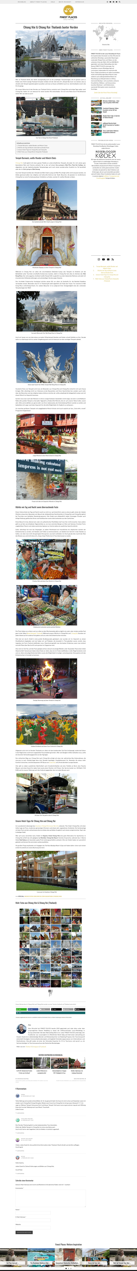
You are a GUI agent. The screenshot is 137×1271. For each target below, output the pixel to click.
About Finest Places (38, 2)
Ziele (53, 2)
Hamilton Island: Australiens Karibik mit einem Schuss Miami (32, 1080)
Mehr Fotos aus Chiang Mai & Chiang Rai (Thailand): (33, 152)
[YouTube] (110, 2)
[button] (21, 1009)
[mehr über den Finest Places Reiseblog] (105, 92)
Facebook (43, 1046)
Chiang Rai (74, 633)
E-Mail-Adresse (21, 1217)
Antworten (20, 1113)
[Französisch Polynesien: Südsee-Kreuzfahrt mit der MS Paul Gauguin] (96, 110)
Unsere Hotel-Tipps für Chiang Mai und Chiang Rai (32, 150)
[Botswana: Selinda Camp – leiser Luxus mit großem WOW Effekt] (96, 103)
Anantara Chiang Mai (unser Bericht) (47, 826)
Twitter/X (29, 1046)
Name (18, 1209)
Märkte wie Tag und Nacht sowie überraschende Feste (33, 147)
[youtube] (103, 259)
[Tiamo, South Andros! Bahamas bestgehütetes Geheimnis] (96, 133)
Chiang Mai (19, 163)
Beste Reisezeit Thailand (34, 633)
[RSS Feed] (113, 259)
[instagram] (99, 259)
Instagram (36, 1046)
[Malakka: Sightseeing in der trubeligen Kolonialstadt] (76, 1063)
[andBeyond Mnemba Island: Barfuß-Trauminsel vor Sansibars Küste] (96, 125)
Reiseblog (22, 2)
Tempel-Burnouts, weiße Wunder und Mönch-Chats (33, 145)
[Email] (116, 2)
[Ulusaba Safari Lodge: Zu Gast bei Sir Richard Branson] (96, 118)
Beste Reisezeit (65, 2)
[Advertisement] (106, 219)
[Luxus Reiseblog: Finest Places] (68, 10)
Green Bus (52, 762)
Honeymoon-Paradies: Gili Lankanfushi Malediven (71, 1079)
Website (18, 1224)
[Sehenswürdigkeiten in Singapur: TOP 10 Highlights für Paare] (59, 1063)
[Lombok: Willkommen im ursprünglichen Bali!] (41, 1063)
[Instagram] (107, 2)
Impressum (79, 2)
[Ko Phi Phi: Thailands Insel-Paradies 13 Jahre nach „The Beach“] (24, 1063)
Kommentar (20, 1188)
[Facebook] (113, 2)
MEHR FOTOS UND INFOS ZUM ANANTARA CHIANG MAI (43, 896)
